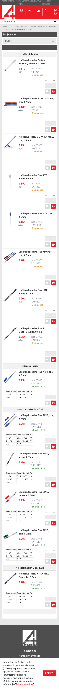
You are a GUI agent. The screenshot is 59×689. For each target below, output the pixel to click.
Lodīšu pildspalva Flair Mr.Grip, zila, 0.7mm (34, 259)
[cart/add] (53, 91)
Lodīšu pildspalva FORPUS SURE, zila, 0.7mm (36, 106)
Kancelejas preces (19, 27)
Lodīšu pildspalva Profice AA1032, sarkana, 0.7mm (31, 67)
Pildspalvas (9, 29)
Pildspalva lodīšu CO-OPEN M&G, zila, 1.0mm (36, 144)
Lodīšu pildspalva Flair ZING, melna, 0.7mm (33, 461)
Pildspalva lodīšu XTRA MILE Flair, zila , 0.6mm (33, 581)
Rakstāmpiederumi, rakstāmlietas (43, 27)
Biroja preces (9, 34)
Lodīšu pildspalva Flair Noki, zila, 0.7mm (35, 379)
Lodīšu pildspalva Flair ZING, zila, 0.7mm (36, 422)
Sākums (5, 27)
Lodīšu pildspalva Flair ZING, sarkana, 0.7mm (33, 499)
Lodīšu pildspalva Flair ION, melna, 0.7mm (32, 297)
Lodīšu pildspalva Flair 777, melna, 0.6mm (33, 182)
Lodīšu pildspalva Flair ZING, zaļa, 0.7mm (33, 537)
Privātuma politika (24, 684)
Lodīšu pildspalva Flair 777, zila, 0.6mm (35, 220)
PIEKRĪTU (49, 673)
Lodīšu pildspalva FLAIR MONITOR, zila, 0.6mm (31, 335)
